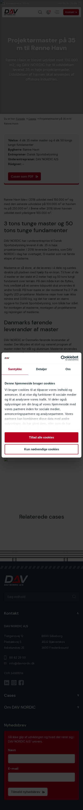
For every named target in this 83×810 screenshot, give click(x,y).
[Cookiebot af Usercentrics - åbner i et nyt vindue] (60, 358)
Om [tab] (68, 369)
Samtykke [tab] (15, 369)
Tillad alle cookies (41, 437)
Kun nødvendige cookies (41, 449)
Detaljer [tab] (41, 369)
